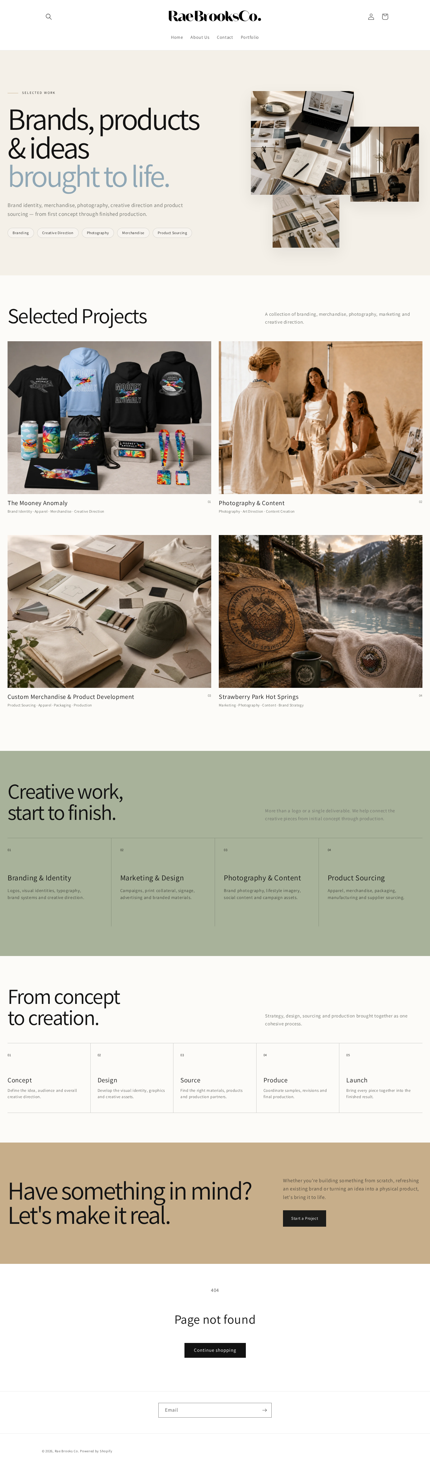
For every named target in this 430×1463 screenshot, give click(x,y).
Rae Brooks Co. (67, 1451)
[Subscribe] (264, 1410)
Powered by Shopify (96, 1451)
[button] (49, 17)
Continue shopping (215, 1350)
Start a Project (304, 1218)
